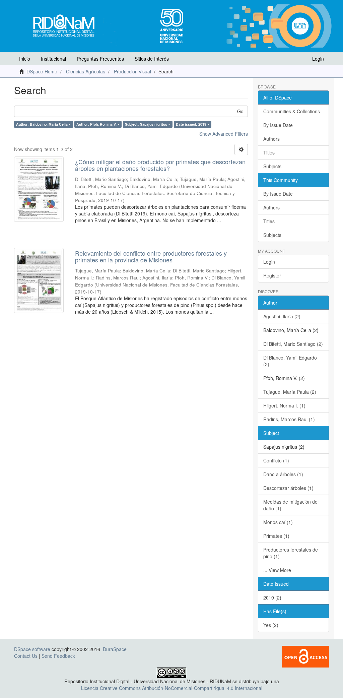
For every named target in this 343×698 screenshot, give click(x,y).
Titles (269, 152)
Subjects (272, 166)
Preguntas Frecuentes (100, 58)
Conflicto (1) (276, 460)
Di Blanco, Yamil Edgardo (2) (290, 361)
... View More (277, 570)
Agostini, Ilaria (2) (281, 316)
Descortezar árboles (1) (288, 488)
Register (272, 275)
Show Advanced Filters (223, 133)
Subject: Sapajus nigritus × (147, 124)
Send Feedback (58, 655)
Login (269, 261)
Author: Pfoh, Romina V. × (98, 124)
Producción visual (132, 71)
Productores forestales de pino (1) (290, 553)
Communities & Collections (291, 111)
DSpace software (32, 649)
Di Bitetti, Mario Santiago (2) (293, 343)
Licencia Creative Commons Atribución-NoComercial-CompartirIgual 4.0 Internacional (171, 688)
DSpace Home (41, 71)
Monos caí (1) (278, 522)
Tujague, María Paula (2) (289, 391)
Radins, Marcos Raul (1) (289, 419)
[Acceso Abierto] (305, 655)
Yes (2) (270, 625)
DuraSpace (115, 649)
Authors (271, 138)
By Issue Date (278, 125)
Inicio (24, 58)
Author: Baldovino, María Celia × (43, 124)
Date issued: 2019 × (192, 124)
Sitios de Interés (152, 58)
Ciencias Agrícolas (85, 71)
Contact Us (26, 655)
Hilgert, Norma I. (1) (284, 405)
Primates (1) (276, 535)
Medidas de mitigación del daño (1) (291, 505)
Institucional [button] (53, 58)
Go (240, 111)
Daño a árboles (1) (283, 474)
